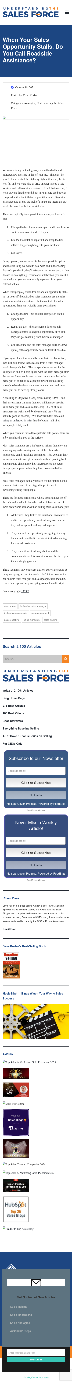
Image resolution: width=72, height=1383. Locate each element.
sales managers (32, 619)
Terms (34, 810)
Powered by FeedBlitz (51, 804)
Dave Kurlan (10, 606)
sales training (50, 619)
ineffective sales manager (33, 606)
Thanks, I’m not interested (36, 1377)
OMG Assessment (40, 613)
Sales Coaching (11, 619)
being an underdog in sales (17, 420)
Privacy (42, 810)
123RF (25, 591)
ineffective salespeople (15, 613)
